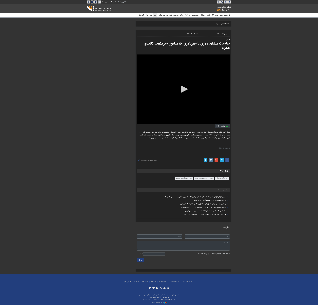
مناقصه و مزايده (174, 281)
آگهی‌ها (141, 15)
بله (92, 1)
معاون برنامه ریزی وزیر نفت (204, 178)
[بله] (153, 288)
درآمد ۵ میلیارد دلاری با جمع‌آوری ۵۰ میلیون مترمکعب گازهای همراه (187, 46)
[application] (183, 89)
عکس (160, 15)
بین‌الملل (187, 15)
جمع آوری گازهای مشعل (184, 178)
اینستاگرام (99, 1)
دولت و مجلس (178, 15)
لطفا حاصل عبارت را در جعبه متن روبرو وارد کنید (214, 254)
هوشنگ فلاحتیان (221, 178)
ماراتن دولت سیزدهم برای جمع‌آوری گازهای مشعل (210, 200)
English (227, 2)
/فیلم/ (228, 40)
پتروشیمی (195, 15)
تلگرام (95, 1)
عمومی (165, 15)
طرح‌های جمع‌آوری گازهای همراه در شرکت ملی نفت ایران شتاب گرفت (203, 207)
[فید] (164, 288)
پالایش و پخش (205, 15)
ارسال (140, 260)
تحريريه (153, 281)
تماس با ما (113, 2)
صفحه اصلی (224, 15)
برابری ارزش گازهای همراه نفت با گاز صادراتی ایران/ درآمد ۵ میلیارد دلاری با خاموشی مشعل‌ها (195, 197)
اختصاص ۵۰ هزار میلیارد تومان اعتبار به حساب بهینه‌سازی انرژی (205, 211)
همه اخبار (149, 15)
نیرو (170, 15)
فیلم (155, 15)
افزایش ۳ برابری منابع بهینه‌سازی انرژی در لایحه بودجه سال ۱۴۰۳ (205, 214)
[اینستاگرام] (160, 288)
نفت (216, 15)
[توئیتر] (149, 288)
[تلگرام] (157, 288)
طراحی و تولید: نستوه (158, 303)
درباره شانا (105, 2)
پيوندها (136, 281)
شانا (215, 8)
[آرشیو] (168, 288)
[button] (183, 89)
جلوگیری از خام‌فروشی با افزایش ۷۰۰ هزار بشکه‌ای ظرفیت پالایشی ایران (203, 204)
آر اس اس (127, 281)
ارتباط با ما (145, 281)
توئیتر (88, 1)
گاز (213, 15)
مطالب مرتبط (222, 190)
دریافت (221, 126)
